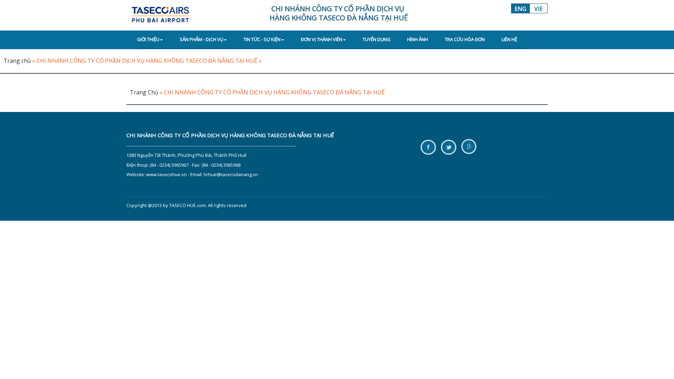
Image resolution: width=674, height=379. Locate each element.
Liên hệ (509, 39)
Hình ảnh (417, 39)
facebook (428, 147)
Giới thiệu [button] (148, 39)
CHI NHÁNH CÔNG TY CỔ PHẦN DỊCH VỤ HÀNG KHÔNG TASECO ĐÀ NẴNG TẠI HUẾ (147, 61)
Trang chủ (17, 61)
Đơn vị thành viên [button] (321, 39)
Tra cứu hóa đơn (465, 39)
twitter (448, 147)
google (468, 147)
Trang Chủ (144, 92)
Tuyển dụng (376, 39)
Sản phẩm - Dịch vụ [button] (201, 39)
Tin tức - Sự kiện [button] (262, 39)
